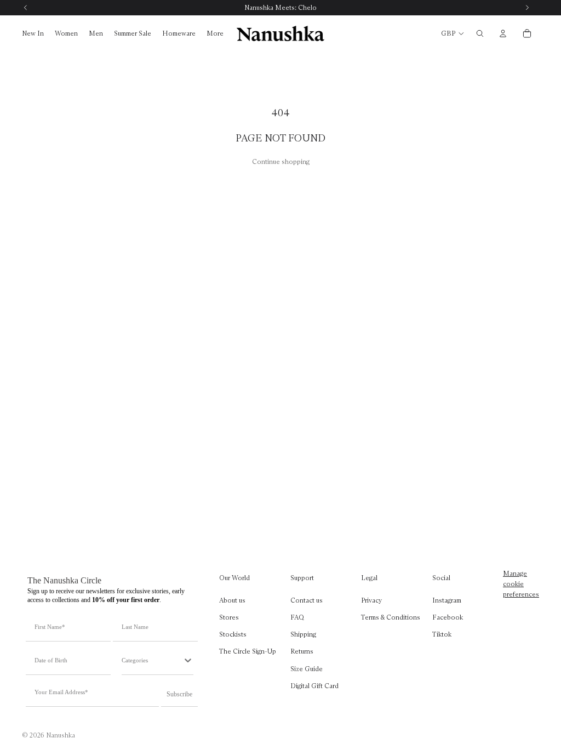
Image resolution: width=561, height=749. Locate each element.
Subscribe (179, 694)
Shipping (303, 634)
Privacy (371, 600)
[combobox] (152, 660)
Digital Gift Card (314, 686)
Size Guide (306, 668)
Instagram (446, 600)
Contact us (306, 600)
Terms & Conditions (390, 617)
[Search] (480, 33)
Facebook (447, 617)
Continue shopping (281, 161)
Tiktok (441, 634)
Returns (301, 651)
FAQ (297, 617)
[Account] (503, 33)
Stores (229, 617)
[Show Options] (187, 660)
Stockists (233, 634)
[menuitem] (215, 34)
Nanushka (60, 735)
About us (232, 600)
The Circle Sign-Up (247, 651)
